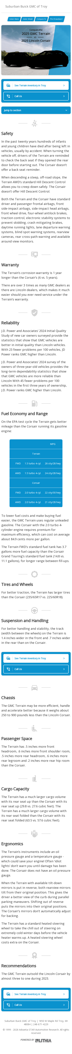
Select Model (28, 19)
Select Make (14, 19)
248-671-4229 (40, 1024)
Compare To (41, 19)
